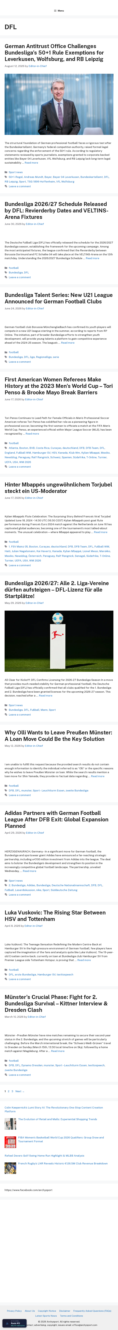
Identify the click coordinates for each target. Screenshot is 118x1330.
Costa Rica (42, 447)
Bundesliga (16, 272)
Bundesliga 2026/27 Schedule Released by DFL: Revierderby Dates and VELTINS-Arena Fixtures (56, 210)
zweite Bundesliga (77, 790)
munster (26, 790)
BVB (32, 447)
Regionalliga (44, 357)
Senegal (80, 555)
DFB (82, 447)
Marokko (104, 551)
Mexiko (105, 452)
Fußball (34, 709)
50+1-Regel (16, 177)
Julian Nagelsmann (23, 551)
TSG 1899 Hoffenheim (41, 181)
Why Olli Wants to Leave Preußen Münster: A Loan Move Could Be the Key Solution (58, 735)
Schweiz (55, 457)
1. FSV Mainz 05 (18, 546)
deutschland (70, 447)
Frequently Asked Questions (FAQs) (92, 1311)
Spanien (67, 457)
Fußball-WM (23, 452)
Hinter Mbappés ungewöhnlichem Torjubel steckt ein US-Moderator (58, 487)
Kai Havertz (43, 551)
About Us (30, 1311)
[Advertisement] (28, 1250)
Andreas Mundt (33, 177)
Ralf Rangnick (40, 457)
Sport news (16, 172)
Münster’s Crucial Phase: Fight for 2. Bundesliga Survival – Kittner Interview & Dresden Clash (56, 1003)
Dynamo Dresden (32, 1065)
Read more (31, 162)
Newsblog (11, 457)
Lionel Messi (90, 551)
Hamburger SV (41, 452)
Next (20, 1091)
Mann (44, 709)
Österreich (35, 555)
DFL (106, 177)
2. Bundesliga (17, 885)
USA (15, 462)
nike (38, 890)
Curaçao (56, 447)
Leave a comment (20, 186)
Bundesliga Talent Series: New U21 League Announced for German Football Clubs (59, 298)
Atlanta (13, 447)
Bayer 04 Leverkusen (66, 177)
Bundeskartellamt (91, 177)
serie (56, 357)
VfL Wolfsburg (65, 181)
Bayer (48, 177)
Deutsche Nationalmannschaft (71, 885)
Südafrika (79, 457)
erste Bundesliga (25, 974)
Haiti (7, 551)
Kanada (63, 452)
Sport (22, 181)
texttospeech (65, 974)
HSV (54, 452)
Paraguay (24, 457)
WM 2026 (25, 462)
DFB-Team (92, 447)
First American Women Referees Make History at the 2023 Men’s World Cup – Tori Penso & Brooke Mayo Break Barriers (59, 386)
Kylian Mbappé (90, 452)
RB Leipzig (11, 181)
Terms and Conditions (71, 1315)
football (14, 267)
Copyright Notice (47, 1311)
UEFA (8, 462)
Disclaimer (64, 1311)
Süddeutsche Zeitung (64, 890)
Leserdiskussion (25, 890)
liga (32, 357)
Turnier (102, 457)
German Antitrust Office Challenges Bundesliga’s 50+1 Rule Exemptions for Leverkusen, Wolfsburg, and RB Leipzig (54, 52)
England (10, 452)
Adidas (31, 885)
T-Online (91, 457)
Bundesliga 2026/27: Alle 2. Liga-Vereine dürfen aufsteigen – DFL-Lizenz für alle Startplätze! (57, 589)
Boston (23, 447)
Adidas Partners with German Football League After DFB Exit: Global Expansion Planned (56, 819)
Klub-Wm (74, 452)
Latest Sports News (46, 1315)
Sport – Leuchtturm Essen (48, 790)
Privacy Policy (14, 1311)
